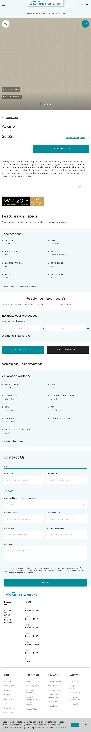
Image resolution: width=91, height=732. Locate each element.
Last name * (52, 474)
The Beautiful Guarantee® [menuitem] (54, 696)
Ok (75, 725)
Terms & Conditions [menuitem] (75, 698)
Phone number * (11, 513)
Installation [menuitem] (53, 706)
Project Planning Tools (75, 138)
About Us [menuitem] (74, 681)
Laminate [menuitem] (8, 699)
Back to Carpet (12, 118)
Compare (81, 187)
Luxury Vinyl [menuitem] (9, 686)
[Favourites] (82, 4)
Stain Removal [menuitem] (54, 681)
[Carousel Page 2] (44, 104)
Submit (45, 582)
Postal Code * (9, 529)
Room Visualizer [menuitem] (33, 681)
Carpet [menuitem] (7, 695)
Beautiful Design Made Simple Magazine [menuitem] (32, 701)
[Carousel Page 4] (50, 104)
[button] (78, 4)
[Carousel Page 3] (47, 104)
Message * (8, 544)
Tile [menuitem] (5, 703)
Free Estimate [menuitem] (10, 708)
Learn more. (60, 728)
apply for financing (66, 350)
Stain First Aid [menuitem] (54, 686)
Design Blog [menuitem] (31, 709)
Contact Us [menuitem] (75, 693)
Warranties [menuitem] (53, 702)
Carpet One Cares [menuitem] (75, 687)
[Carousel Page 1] (41, 104)
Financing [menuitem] (8, 712)
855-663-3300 (61, 14)
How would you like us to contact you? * (20, 498)
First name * (9, 474)
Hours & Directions (8, 621)
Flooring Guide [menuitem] (54, 690)
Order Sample (59, 149)
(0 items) (87, 4)
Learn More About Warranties (14, 441)
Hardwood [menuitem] (8, 690)
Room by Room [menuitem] (33, 686)
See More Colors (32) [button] (11, 97)
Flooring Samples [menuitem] (30, 691)
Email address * (53, 513)
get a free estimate (21, 350)
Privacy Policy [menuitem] (76, 704)
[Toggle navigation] (3, 4)
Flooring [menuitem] (7, 681)
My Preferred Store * (55, 529)
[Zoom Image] (5, 24)
